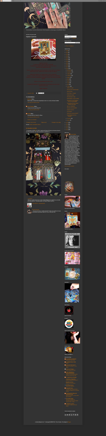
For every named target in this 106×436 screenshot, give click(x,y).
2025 (67, 52)
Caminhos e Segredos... (71, 379)
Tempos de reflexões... (70, 386)
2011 (67, 129)
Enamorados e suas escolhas (73, 98)
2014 (67, 124)
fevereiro (69, 118)
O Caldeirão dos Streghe (71, 377)
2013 (67, 126)
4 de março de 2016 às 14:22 (33, 117)
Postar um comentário (32, 119)
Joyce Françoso (30, 106)
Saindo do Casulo (70, 94)
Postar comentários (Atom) (35, 124)
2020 (67, 61)
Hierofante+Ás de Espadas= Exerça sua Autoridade (72, 101)
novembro (69, 71)
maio (68, 82)
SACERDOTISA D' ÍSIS (71, 362)
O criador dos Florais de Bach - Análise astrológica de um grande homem (72, 390)
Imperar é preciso (70, 109)
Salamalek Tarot (69, 388)
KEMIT (67, 363)
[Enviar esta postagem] (36, 93)
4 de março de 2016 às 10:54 (33, 102)
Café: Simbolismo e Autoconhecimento (70, 373)
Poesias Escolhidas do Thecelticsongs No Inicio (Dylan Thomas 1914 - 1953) (72, 400)
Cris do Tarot (73, 134)
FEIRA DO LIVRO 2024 (70, 360)
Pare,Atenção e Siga (71, 96)
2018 (67, 65)
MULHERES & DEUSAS (71, 359)
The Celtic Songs (69, 398)
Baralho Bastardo (35, 209)
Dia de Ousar (69, 91)
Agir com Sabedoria (71, 106)
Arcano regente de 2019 (70, 370)
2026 (67, 50)
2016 (67, 68)
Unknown (29, 99)
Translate (74, 38)
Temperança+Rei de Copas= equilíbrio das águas (73, 104)
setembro (69, 75)
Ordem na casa (70, 87)
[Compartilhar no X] (41, 93)
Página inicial (43, 122)
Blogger (69, 421)
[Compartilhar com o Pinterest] (43, 93)
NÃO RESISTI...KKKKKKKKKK (38, 203)
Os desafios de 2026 (31, 128)
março (68, 86)
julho (68, 79)
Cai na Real (69, 111)
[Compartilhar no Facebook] (42, 93)
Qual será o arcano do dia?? (72, 113)
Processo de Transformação (72, 89)
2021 (67, 59)
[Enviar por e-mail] (38, 93)
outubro (68, 73)
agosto (68, 77)
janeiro (68, 120)
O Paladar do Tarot (70, 403)
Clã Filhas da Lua (69, 385)
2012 (67, 127)
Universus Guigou (70, 369)
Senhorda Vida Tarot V (71, 365)
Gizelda (28, 113)
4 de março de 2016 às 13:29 (33, 109)
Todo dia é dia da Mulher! (72, 107)
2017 (67, 66)
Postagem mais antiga (56, 122)
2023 (67, 56)
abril (68, 84)
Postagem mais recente (31, 122)
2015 (67, 122)
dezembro (69, 70)
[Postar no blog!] (40, 93)
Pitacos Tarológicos (70, 45)
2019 (67, 63)
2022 (67, 57)
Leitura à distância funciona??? (72, 380)
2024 (67, 54)
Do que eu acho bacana (70, 383)
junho (68, 80)
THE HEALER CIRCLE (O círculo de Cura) (71, 394)
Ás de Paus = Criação (71, 93)
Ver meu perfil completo (69, 166)
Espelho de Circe (69, 382)
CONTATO (30, 198)
